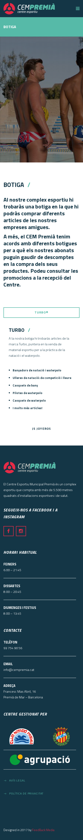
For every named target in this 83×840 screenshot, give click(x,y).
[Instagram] (21, 531)
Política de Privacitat (26, 793)
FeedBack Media (43, 830)
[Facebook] (8, 531)
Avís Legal (17, 780)
